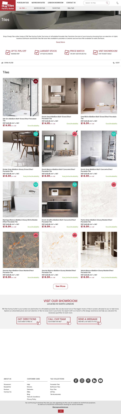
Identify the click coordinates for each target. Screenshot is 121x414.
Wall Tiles (71, 8)
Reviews (6, 389)
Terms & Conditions (33, 397)
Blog (28, 394)
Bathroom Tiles (39, 8)
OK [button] (61, 411)
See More (60, 286)
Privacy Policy (31, 399)
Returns (29, 387)
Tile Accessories (55, 394)
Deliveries (30, 389)
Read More (60, 42)
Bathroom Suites (38, 3)
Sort (117, 63)
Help (28, 384)
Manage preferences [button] (60, 407)
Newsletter (7, 387)
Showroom (7, 384)
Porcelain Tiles (23, 3)
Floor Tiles (56, 8)
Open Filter (8, 63)
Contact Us (71, 3)
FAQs (28, 392)
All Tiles (22, 8)
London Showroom (55, 3)
